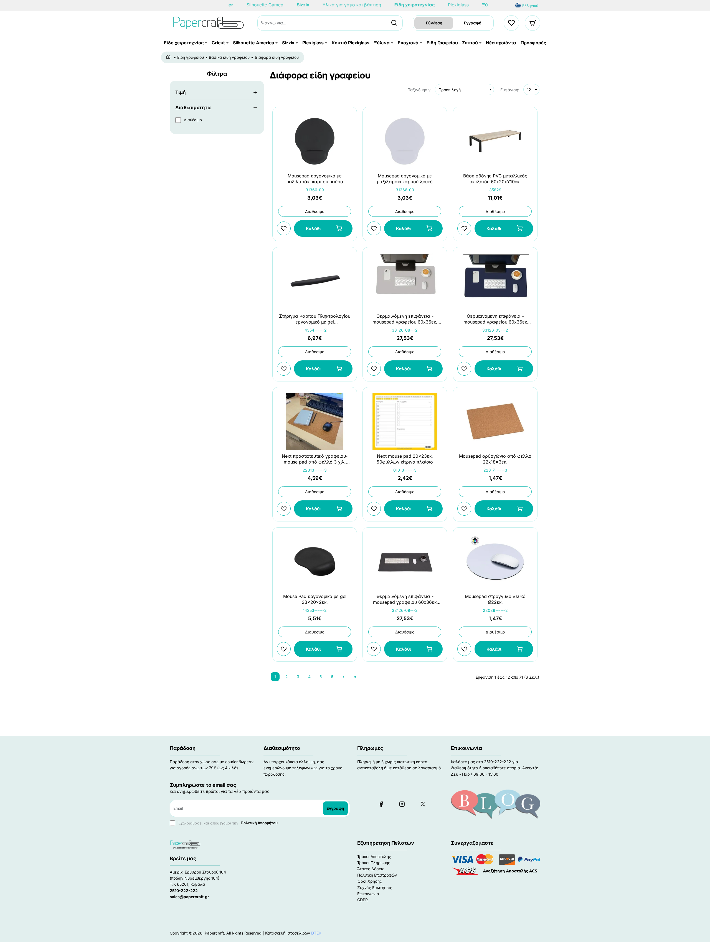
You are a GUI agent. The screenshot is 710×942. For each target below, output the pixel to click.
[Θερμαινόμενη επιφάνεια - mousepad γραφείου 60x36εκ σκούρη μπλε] (495, 281)
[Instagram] (402, 804)
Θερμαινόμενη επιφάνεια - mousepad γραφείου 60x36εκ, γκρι (404, 319)
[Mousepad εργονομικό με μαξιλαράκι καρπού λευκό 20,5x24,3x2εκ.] (404, 141)
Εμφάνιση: (509, 89)
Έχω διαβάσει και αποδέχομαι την (227, 823)
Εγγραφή (472, 23)
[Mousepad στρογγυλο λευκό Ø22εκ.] (495, 561)
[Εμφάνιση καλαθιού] (533, 23)
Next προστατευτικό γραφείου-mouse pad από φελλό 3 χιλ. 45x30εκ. (315, 459)
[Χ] (422, 804)
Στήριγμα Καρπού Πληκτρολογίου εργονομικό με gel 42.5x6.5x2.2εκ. (314, 319)
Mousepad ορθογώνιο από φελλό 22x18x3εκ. (495, 459)
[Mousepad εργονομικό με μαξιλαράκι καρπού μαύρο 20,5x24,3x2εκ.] (314, 141)
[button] (323, 228)
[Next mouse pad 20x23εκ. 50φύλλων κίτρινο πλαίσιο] (404, 421)
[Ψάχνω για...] (394, 23)
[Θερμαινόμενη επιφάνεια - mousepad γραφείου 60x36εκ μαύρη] (404, 561)
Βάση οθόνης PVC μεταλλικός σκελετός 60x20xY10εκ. (495, 179)
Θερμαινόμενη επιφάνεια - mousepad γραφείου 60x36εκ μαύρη (405, 599)
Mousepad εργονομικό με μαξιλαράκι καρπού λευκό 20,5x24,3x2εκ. (405, 179)
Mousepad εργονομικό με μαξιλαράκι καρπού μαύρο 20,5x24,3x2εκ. (314, 179)
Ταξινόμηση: (419, 89)
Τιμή (180, 92)
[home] (169, 57)
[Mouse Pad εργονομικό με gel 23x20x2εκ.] (314, 561)
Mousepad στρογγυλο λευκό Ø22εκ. (495, 599)
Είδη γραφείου (190, 57)
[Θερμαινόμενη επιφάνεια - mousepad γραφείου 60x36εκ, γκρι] (404, 281)
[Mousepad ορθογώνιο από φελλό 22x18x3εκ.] (495, 421)
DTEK (316, 933)
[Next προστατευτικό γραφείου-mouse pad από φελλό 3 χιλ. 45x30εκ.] (314, 421)
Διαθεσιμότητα (193, 107)
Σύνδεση (433, 23)
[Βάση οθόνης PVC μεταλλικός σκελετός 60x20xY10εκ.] (495, 141)
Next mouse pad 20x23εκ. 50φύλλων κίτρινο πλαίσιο (405, 459)
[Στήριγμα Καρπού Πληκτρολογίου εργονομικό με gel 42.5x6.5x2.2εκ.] (314, 281)
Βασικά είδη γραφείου (229, 57)
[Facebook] (381, 804)
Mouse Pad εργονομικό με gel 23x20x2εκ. (314, 599)
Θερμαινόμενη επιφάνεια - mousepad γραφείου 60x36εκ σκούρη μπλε (495, 319)
